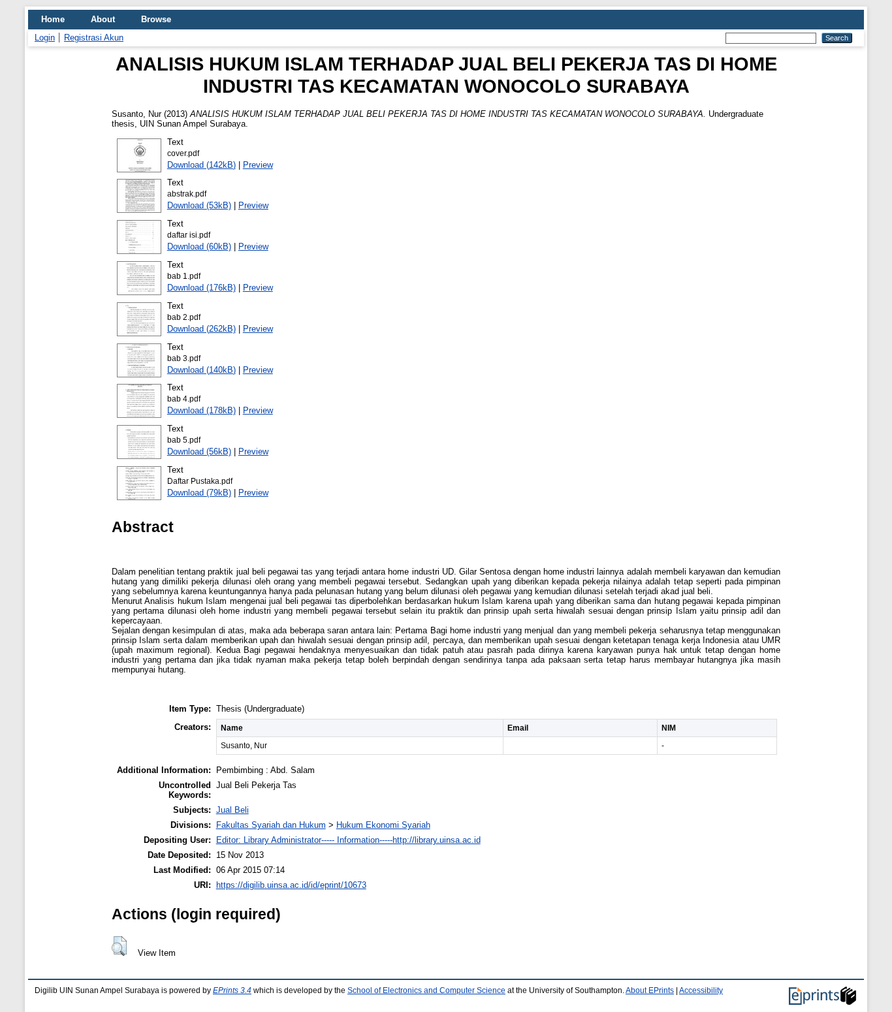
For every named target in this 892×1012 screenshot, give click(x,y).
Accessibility (701, 990)
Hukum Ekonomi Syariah (383, 825)
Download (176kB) (201, 288)
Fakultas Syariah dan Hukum (271, 825)
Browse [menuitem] (156, 19)
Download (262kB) (201, 329)
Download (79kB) (199, 493)
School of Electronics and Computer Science (426, 990)
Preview (258, 165)
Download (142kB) (201, 165)
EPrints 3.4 (232, 990)
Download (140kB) (201, 370)
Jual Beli (232, 810)
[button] (119, 946)
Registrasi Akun (93, 37)
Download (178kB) (201, 410)
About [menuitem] (103, 19)
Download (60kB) (199, 246)
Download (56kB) (199, 451)
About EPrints (650, 990)
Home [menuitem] (53, 19)
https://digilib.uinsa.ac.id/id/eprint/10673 (291, 885)
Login (45, 37)
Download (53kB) (199, 205)
